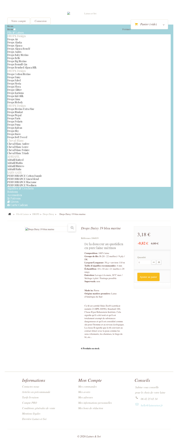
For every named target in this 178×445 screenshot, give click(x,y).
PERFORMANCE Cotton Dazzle (24, 175)
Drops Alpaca (14, 45)
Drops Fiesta (14, 83)
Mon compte (90, 380)
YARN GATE (14, 172)
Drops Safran (14, 127)
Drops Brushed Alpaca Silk (22, 67)
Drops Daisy (14, 77)
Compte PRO (29, 402)
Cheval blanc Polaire (18, 150)
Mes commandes (87, 386)
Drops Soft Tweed (17, 137)
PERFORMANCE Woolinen (21, 185)
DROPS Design (16, 36)
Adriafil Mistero (15, 166)
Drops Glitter (14, 89)
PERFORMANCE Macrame (22, 182)
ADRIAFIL (13, 156)
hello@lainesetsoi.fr (152, 405)
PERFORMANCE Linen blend (23, 179)
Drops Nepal (14, 115)
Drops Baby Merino (18, 55)
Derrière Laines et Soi (34, 419)
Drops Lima (13, 99)
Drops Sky (13, 131)
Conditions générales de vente (38, 408)
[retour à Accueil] (9, 214)
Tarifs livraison (30, 397)
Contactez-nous (30, 386)
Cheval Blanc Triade (18, 153)
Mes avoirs (84, 392)
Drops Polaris (14, 121)
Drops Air (12, 39)
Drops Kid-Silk (15, 96)
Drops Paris (13, 118)
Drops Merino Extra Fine (20, 109)
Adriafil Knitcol (15, 159)
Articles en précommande (36, 392)
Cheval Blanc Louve (18, 147)
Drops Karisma (15, 93)
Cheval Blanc (15, 140)
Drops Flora (14, 86)
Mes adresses (85, 397)
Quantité (141, 257)
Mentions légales (31, 413)
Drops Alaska (14, 42)
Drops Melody (15, 102)
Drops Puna (13, 124)
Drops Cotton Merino (19, 74)
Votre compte (18, 21)
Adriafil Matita (15, 163)
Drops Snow (14, 134)
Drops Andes (14, 51)
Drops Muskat (15, 112)
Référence (86, 238)
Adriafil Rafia (14, 169)
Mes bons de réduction (90, 408)
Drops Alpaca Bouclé (18, 48)
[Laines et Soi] (89, 21)
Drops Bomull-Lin (17, 64)
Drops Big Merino (17, 61)
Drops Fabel (14, 80)
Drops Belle (13, 58)
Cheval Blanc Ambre (18, 143)
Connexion (41, 21)
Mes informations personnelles (95, 402)
